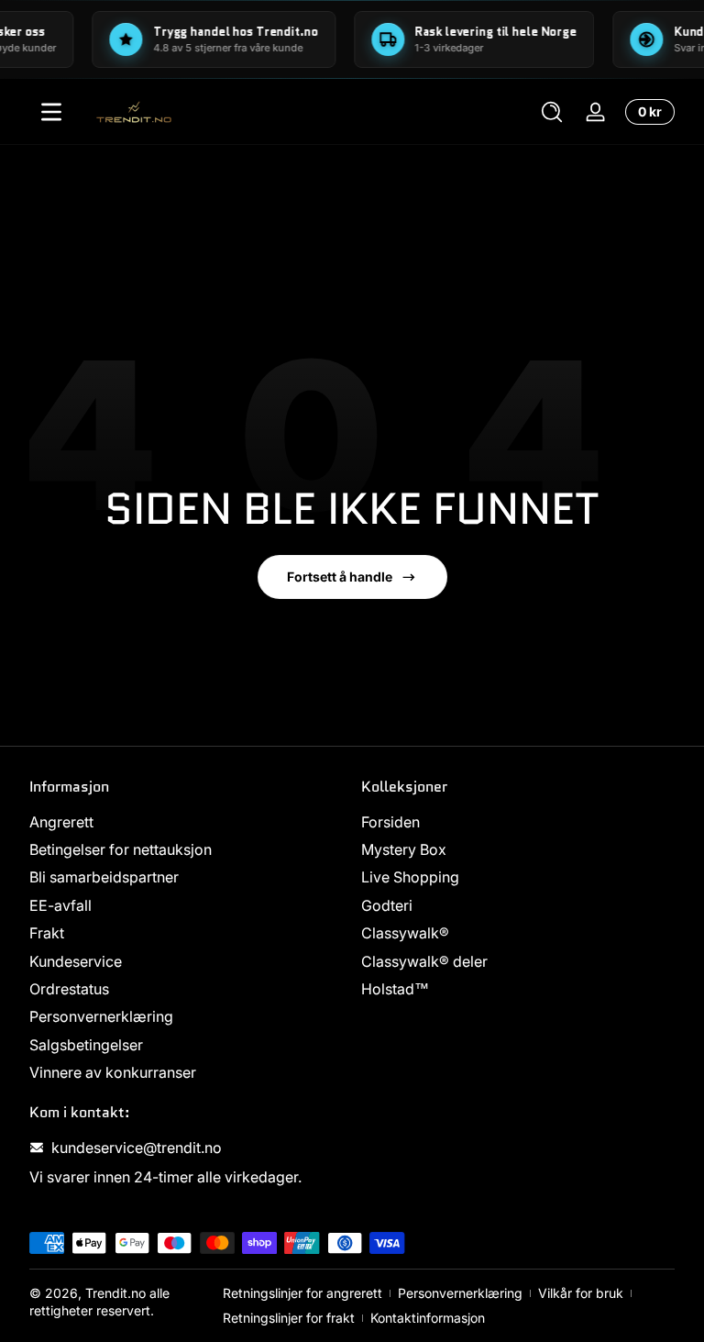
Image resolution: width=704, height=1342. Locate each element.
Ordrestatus (69, 989)
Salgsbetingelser (86, 1045)
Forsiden (390, 822)
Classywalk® (405, 933)
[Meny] (51, 112)
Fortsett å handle (339, 576)
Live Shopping (410, 877)
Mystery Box (403, 849)
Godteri (386, 905)
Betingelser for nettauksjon (120, 849)
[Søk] (552, 112)
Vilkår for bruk (580, 1293)
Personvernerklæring (101, 1016)
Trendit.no (115, 1293)
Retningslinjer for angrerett (302, 1293)
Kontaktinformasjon (427, 1317)
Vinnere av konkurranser (112, 1072)
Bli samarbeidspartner (104, 877)
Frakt (46, 933)
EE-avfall (60, 905)
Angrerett (61, 822)
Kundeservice (75, 961)
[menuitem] (186, 822)
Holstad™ (395, 989)
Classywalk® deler (424, 961)
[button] (552, 112)
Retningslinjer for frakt (289, 1317)
